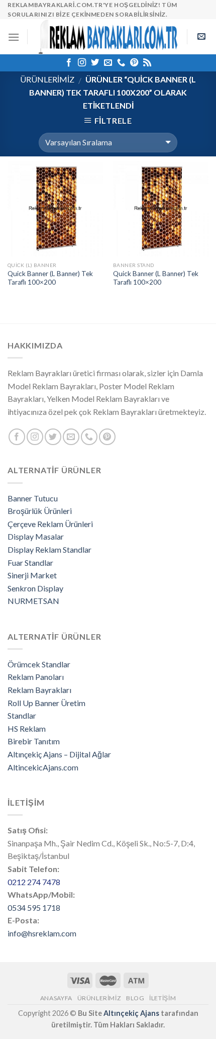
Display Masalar (36, 536)
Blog (135, 998)
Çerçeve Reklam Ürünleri (50, 524)
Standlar (22, 715)
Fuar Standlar (30, 562)
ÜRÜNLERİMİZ (47, 79)
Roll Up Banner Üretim (46, 703)
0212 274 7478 (34, 882)
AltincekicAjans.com (43, 767)
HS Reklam (27, 728)
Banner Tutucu (33, 498)
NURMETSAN (33, 600)
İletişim (162, 998)
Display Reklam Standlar (49, 549)
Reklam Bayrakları (39, 690)
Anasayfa (56, 998)
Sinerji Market (32, 575)
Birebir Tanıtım (34, 741)
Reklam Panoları (36, 676)
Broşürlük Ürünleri (40, 510)
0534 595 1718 (34, 907)
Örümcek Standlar (39, 664)
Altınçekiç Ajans (131, 1013)
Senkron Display (35, 588)
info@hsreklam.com (42, 933)
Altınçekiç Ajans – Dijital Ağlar (59, 754)
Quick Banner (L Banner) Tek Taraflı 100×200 (50, 278)
